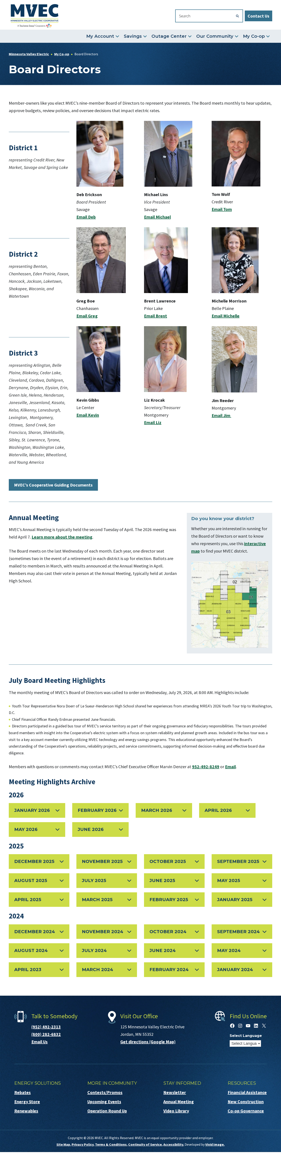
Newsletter (174, 1092)
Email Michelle (226, 316)
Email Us (39, 1041)
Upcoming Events (104, 1101)
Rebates (22, 1092)
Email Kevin (87, 415)
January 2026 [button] (32, 810)
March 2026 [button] (156, 810)
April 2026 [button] (218, 810)
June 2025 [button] (162, 880)
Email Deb (86, 217)
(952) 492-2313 (46, 1026)
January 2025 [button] (234, 899)
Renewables (26, 1110)
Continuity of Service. (145, 1144)
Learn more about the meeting (62, 537)
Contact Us (258, 16)
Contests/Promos (104, 1092)
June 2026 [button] (91, 829)
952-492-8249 (205, 766)
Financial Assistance (247, 1092)
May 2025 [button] (228, 880)
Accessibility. (173, 1144)
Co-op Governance (246, 1110)
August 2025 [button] (30, 880)
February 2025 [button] (169, 899)
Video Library (176, 1110)
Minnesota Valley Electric (35, 16)
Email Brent (155, 316)
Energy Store (27, 1101)
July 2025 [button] (94, 880)
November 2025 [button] (102, 861)
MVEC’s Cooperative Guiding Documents (53, 485)
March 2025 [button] (97, 899)
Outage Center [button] (169, 36)
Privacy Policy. (83, 1144)
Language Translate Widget (245, 1043)
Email (230, 766)
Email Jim (221, 415)
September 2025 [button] (238, 861)
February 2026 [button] (97, 810)
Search (237, 15)
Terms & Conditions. (111, 1144)
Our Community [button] (214, 36)
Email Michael (157, 217)
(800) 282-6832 (46, 1034)
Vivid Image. (215, 1144)
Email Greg (87, 316)
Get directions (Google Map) (148, 1041)
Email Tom (222, 209)
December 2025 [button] (34, 861)
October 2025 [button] (168, 861)
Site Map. (63, 1144)
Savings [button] (133, 36)
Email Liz (152, 422)
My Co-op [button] (254, 36)
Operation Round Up (107, 1110)
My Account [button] (100, 36)
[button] (39, 931)
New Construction (246, 1101)
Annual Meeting (178, 1101)
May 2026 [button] (26, 829)
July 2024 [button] (94, 950)
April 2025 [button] (27, 899)
